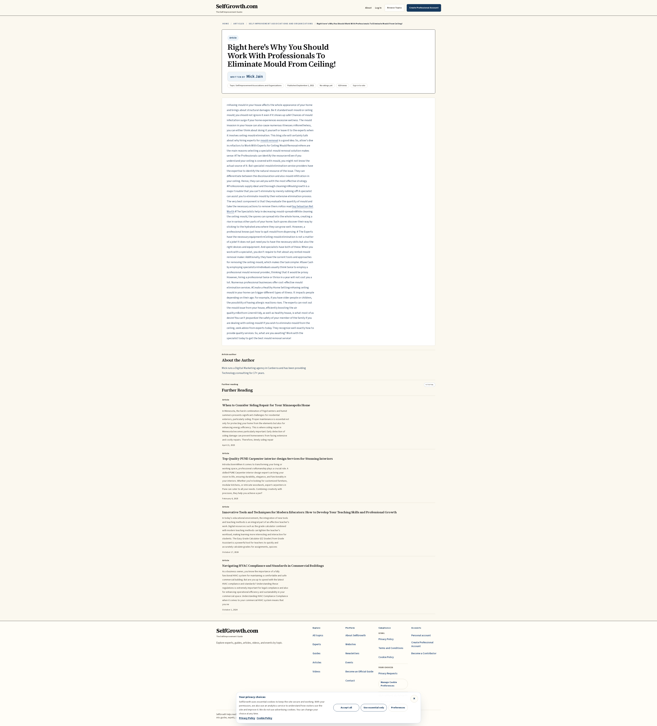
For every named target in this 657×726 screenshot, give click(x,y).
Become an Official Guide (359, 671)
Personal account (421, 635)
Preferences (398, 707)
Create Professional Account (422, 644)
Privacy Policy (386, 639)
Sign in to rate (359, 85)
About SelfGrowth (355, 635)
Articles (238, 23)
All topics (318, 635)
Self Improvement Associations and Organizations (281, 23)
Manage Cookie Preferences (389, 684)
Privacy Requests (387, 673)
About (368, 7)
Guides (316, 653)
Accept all (346, 707)
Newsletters (352, 653)
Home (225, 23)
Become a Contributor (423, 653)
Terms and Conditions (390, 648)
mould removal (269, 140)
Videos (316, 671)
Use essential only (374, 707)
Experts (317, 644)
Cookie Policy (386, 657)
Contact (350, 680)
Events (349, 662)
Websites (350, 644)
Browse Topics (394, 7)
